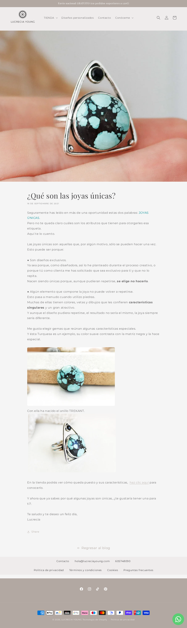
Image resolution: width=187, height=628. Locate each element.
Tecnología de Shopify (95, 619)
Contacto (62, 561)
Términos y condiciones (85, 570)
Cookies (112, 570)
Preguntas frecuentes (138, 570)
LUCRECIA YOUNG (71, 619)
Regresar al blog (95, 548)
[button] (50, 18)
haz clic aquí (139, 482)
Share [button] (35, 531)
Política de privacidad (49, 570)
